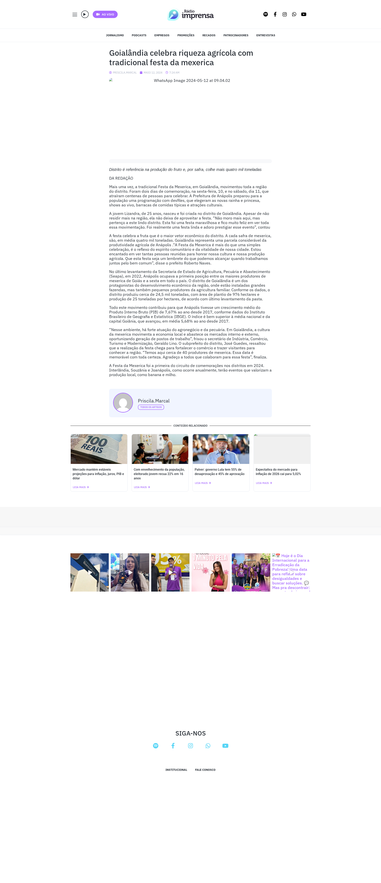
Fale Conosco (205, 770)
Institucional (176, 770)
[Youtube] (304, 14)
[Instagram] (285, 14)
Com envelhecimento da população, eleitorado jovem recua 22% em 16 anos (159, 474)
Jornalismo (115, 35)
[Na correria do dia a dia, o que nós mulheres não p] (210, 572)
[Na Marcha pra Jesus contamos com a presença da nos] (130, 572)
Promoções (185, 35)
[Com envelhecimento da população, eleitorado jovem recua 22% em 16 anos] (160, 449)
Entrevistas (265, 35)
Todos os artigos (151, 407)
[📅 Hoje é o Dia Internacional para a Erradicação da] (291, 572)
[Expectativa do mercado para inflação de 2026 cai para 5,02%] (282, 449)
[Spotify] (265, 14)
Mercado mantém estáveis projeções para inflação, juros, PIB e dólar (98, 474)
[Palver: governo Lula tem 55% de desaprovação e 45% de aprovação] (221, 449)
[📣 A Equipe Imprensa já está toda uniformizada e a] (251, 572)
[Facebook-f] (275, 14)
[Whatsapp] (294, 14)
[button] (85, 14)
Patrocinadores (235, 35)
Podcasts (139, 35)
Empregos (161, 35)
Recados (209, 35)
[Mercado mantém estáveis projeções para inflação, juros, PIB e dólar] (99, 449)
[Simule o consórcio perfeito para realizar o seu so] (89, 572)
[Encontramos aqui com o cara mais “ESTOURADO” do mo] (170, 572)
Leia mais (79, 487)
